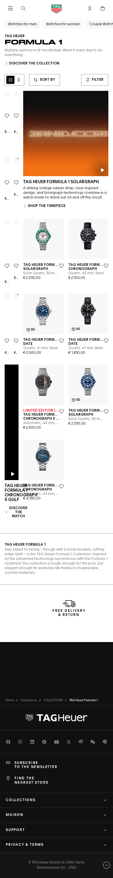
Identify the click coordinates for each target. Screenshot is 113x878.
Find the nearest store (31, 780)
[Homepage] (56, 8)
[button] (89, 8)
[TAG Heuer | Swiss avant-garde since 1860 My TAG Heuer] (56, 718)
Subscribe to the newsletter (36, 765)
